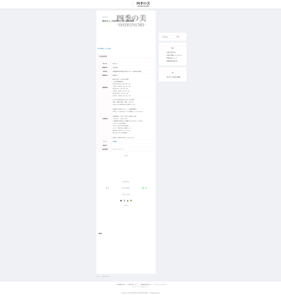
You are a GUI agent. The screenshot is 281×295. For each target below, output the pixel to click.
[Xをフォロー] (124, 200)
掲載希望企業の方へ (173, 61)
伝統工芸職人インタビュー (175, 55)
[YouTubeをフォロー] (127, 200)
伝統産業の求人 (121, 284)
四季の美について (172, 58)
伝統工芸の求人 (171, 52)
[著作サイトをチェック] (120, 200)
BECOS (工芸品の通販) (173, 77)
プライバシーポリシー (161, 284)
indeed (115, 141)
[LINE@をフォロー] (131, 200)
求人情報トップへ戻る (104, 48)
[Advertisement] (126, 35)
